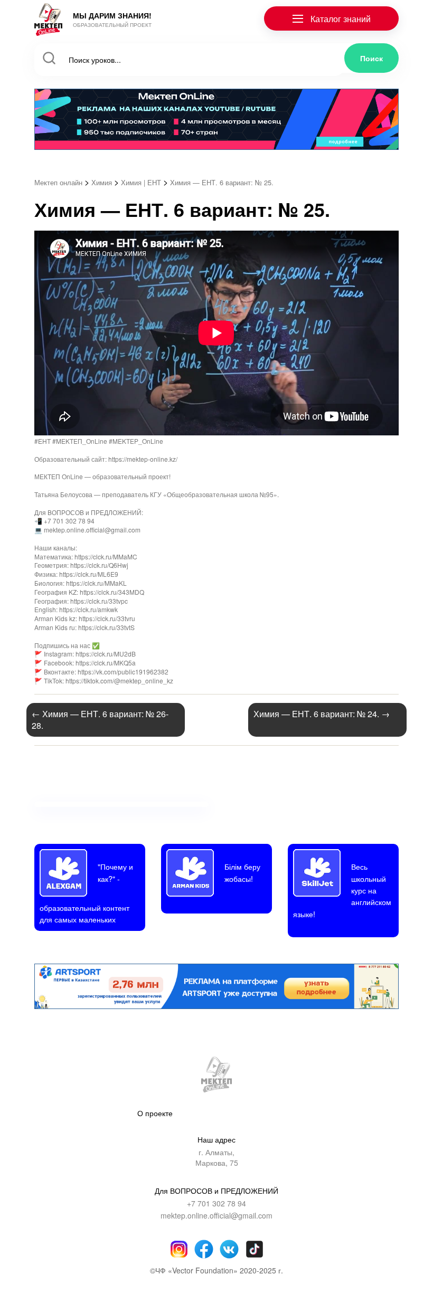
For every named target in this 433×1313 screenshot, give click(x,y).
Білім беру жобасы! (242, 872)
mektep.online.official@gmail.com (216, 1216)
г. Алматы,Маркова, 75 (216, 1157)
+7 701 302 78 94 (216, 1203)
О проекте (155, 1113)
